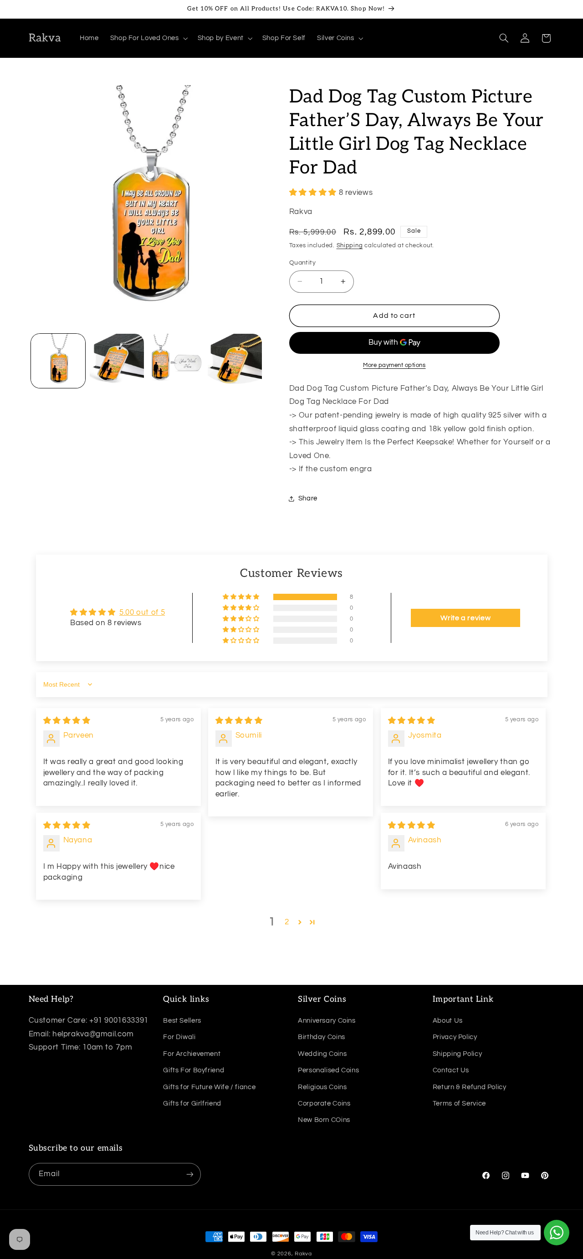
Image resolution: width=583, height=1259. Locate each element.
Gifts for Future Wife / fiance (209, 1086)
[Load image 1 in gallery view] (58, 361)
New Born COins (324, 1119)
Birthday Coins (321, 1037)
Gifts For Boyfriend (193, 1070)
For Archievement (191, 1053)
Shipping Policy (457, 1053)
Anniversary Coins (327, 1020)
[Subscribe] (189, 1174)
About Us (448, 1020)
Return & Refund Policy (469, 1086)
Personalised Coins (328, 1070)
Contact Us (451, 1070)
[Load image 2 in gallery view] (117, 361)
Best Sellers (182, 1020)
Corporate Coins (324, 1103)
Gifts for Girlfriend (192, 1103)
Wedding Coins (322, 1053)
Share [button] (307, 498)
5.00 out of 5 (142, 612)
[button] (148, 38)
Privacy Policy (455, 1037)
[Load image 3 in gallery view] (176, 361)
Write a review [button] (465, 618)
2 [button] (287, 922)
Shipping (350, 246)
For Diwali (179, 1037)
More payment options (394, 365)
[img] (67, 721)
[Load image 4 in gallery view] (235, 361)
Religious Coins (322, 1086)
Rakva (303, 1253)
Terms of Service (459, 1103)
